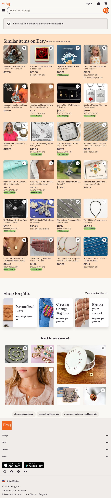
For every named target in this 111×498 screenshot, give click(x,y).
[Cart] (105, 3)
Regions (43, 494)
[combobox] (54, 10)
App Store (12, 465)
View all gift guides (95, 293)
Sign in (89, 3)
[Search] (105, 10)
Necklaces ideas (53, 338)
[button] (10, 481)
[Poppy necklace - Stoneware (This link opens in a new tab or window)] (94, 396)
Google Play (34, 465)
